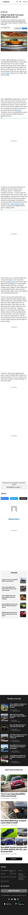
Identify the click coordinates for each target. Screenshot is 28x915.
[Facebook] (9, 899)
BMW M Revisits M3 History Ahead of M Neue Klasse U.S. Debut (9, 614)
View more (13, 858)
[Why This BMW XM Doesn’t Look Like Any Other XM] (4, 725)
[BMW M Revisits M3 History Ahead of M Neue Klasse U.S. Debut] (23, 612)
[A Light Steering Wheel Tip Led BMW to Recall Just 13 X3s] (4, 755)
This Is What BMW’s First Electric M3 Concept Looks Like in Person (9, 589)
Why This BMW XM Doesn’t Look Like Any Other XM (18, 725)
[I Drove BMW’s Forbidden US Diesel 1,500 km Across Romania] (4, 704)
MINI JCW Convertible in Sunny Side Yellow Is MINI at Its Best (18, 716)
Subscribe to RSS (5, 876)
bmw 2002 (3, 493)
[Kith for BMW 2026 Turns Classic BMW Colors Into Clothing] (23, 595)
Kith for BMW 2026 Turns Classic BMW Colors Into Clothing (9, 597)
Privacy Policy (13, 876)
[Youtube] (15, 899)
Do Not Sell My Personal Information (22, 878)
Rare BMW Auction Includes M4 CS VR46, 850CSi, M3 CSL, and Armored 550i (14, 849)
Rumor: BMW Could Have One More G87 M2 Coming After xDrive (10, 605)
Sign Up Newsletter (21, 874)
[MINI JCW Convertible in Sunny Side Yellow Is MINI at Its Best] (4, 714)
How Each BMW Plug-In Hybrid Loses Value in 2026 (13, 822)
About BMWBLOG (5, 870)
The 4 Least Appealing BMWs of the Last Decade (13, 795)
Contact (20, 870)
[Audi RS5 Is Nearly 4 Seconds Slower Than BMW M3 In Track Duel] (4, 734)
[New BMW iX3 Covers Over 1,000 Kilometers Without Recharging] (4, 745)
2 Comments (24, 28)
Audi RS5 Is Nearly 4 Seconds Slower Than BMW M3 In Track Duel (18, 736)
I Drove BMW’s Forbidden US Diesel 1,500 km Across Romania (18, 705)
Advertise (3, 873)
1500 (7, 73)
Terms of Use (13, 873)
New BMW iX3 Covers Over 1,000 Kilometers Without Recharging (18, 746)
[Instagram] (18, 899)
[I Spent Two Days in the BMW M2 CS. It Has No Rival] (23, 578)
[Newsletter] (20, 1)
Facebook (5, 498)
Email (24, 498)
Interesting (4, 12)
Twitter (15, 498)
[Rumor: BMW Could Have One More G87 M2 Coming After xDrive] (23, 603)
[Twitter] (12, 899)
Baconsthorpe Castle (17, 204)
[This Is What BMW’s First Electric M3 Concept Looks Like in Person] (23, 586)
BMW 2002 (17, 110)
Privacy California (5, 881)
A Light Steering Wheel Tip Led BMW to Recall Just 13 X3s (17, 757)
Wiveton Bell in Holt (12, 281)
